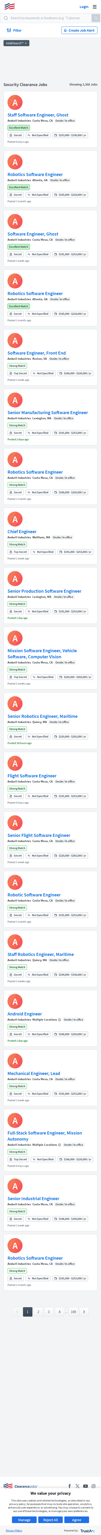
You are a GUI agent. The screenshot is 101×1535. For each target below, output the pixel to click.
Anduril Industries (19, 121)
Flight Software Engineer (32, 776)
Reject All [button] (50, 1519)
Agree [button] (76, 1519)
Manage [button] (24, 1519)
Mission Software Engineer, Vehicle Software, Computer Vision (42, 653)
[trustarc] (87, 1530)
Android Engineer (25, 1014)
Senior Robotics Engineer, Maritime (43, 716)
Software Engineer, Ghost (33, 234)
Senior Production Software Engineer (44, 591)
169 (73, 1312)
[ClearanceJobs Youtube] (85, 1486)
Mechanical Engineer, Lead (34, 1073)
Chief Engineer (22, 531)
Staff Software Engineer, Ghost (38, 115)
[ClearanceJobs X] (77, 1486)
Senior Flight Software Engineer (39, 835)
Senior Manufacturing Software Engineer (48, 412)
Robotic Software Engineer (34, 895)
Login (84, 6)
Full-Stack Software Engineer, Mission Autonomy (45, 1136)
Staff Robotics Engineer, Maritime (41, 954)
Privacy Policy (14, 1530)
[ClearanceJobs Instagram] (93, 1486)
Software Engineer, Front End (37, 353)
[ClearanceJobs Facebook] (69, 1486)
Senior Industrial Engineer (33, 1198)
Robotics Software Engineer (35, 174)
